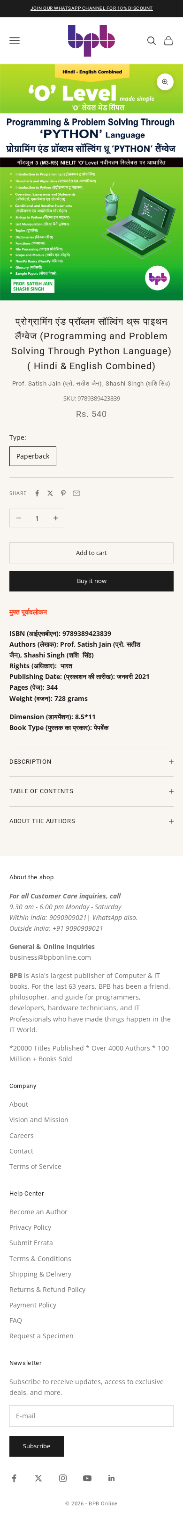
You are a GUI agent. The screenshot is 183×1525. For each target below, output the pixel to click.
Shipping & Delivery (40, 1274)
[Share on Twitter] (50, 493)
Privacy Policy (30, 1227)
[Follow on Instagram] (63, 1478)
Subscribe (36, 1446)
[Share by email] (76, 493)
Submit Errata (31, 1242)
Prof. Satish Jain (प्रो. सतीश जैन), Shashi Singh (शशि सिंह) (91, 383)
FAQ (15, 1320)
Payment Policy (32, 1304)
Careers (21, 1135)
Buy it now (92, 580)
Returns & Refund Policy (47, 1289)
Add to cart (91, 552)
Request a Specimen (41, 1335)
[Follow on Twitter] (38, 1478)
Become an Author (38, 1211)
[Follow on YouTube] (87, 1478)
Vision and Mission (39, 1119)
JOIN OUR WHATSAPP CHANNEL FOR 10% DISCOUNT (91, 8)
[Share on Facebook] (37, 493)
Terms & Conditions (40, 1258)
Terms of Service (35, 1166)
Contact (21, 1150)
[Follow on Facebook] (14, 1478)
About (18, 1104)
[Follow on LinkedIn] (111, 1478)
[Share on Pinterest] (63, 493)
